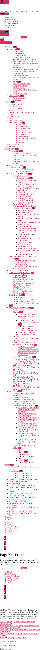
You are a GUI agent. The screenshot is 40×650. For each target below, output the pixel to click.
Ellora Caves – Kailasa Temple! (24, 401)
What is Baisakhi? (19, 125)
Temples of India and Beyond (19, 308)
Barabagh (25, 454)
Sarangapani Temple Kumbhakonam (26, 379)
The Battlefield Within (25, 226)
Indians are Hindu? (20, 277)
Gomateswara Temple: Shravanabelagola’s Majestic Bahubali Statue (28, 430)
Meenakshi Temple (20, 371)
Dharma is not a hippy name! (23, 283)
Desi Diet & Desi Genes (21, 84)
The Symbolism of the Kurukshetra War (25, 243)
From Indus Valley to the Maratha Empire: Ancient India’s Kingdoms (23, 480)
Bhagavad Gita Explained (22, 208)
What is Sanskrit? (19, 98)
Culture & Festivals (11, 23)
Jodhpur (20, 458)
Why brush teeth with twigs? (23, 299)
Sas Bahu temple (19, 385)
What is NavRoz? (19, 134)
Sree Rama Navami (16, 108)
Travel (6, 305)
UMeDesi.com (11, 641)
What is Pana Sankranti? (21, 129)
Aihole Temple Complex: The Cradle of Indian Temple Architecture (28, 410)
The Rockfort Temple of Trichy (24, 377)
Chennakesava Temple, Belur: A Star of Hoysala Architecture (26, 364)
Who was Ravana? (24, 198)
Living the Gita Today (25, 254)
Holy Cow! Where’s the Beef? (19, 271)
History (7, 465)
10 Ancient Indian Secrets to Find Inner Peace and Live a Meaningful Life (25, 155)
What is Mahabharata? (21, 204)
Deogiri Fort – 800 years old (23, 399)
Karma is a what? (19, 281)
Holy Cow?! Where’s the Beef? (24, 71)
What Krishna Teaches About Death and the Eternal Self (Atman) (28, 230)
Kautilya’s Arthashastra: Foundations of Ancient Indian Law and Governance (23, 486)
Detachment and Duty (25, 212)
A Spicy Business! (19, 55)
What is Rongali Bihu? (21, 136)
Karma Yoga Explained (26, 210)
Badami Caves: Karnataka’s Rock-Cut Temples (27, 415)
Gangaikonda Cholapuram (27, 332)
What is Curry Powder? (21, 57)
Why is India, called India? (18, 501)
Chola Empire (14, 471)
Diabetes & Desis (19, 88)
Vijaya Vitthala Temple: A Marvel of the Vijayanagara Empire (26, 388)
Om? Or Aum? (18, 289)
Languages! (17, 100)
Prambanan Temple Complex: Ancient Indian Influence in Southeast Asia (28, 353)
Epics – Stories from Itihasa (18, 174)
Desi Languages (14, 96)
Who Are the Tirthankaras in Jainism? (26, 169)
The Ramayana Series (21, 178)
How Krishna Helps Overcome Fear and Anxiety (29, 223)
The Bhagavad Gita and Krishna (24, 206)
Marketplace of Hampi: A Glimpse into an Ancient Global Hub (29, 436)
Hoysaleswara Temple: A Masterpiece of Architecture (27, 425)
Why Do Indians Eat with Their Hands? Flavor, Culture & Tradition (25, 302)
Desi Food (8, 17)
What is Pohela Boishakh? (22, 133)
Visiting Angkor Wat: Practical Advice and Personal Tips (28, 360)
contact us (31, 618)
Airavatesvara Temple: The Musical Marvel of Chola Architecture (27, 316)
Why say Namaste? (20, 263)
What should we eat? (20, 94)
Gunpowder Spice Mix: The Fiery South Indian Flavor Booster (25, 60)
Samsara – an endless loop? (23, 291)
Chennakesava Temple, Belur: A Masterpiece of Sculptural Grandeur (28, 420)
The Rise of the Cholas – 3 (22, 477)
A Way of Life (14, 151)
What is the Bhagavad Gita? (23, 171)
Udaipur (21, 460)
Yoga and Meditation (20, 275)
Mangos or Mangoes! (20, 75)
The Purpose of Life (16, 165)
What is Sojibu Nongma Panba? (24, 138)
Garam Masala (18, 67)
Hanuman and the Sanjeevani (28, 194)
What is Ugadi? (18, 140)
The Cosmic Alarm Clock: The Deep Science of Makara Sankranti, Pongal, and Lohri (19, 627)
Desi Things (8, 47)
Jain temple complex (20, 383)
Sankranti (12, 146)
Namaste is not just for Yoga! (23, 279)
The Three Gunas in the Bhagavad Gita (26, 235)
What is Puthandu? (20, 131)
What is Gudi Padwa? (21, 127)
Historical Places (10, 517)
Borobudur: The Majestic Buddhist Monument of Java (28, 348)
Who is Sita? (22, 192)
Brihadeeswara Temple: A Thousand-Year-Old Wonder (28, 321)
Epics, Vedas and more (21, 176)
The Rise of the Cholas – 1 (22, 473)
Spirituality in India (15, 167)
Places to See (13, 391)
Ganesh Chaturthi (15, 106)
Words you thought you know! (19, 273)
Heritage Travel (9, 25)
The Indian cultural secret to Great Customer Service (25, 268)
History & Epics (10, 19)
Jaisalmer (21, 452)
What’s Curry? (18, 51)
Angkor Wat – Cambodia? (22, 357)
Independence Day (15, 120)
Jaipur (20, 450)
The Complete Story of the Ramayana (13, 638)
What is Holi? (14, 110)
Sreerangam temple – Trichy (23, 381)
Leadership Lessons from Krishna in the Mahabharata (27, 247)
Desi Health (13, 81)
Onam (11, 118)
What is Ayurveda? (20, 265)
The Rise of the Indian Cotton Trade (21, 511)
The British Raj (14, 483)
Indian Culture (9, 149)
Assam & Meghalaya (20, 397)
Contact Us (8, 27)
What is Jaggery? (19, 73)
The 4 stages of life (20, 159)
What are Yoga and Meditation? (24, 261)
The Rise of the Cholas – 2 (22, 475)
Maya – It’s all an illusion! (22, 285)
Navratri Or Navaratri (16, 104)
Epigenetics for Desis (20, 86)
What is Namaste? (19, 297)
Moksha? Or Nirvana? (21, 287)
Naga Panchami (14, 116)
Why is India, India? (20, 293)
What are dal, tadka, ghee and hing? (25, 69)
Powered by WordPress (8, 645)
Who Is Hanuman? (24, 196)
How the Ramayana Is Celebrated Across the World (28, 201)
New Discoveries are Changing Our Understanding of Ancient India (21, 494)
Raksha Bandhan (15, 144)
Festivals (7, 102)
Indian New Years (15, 122)
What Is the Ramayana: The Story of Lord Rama (27, 185)
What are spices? (19, 53)
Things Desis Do (15, 295)
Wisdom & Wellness (11, 21)
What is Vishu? (18, 142)
